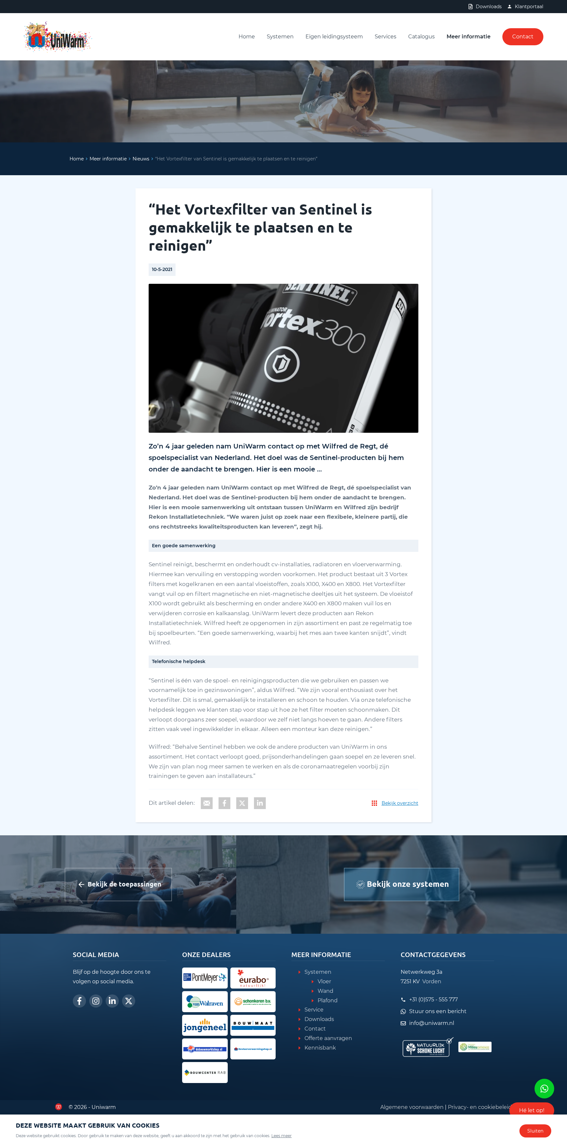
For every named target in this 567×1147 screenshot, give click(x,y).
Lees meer (281, 1135)
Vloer (324, 981)
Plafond (328, 1000)
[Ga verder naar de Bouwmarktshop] (205, 1048)
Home (247, 36)
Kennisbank (320, 1048)
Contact (523, 36)
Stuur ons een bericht (438, 1011)
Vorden (431, 981)
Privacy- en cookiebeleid (480, 1107)
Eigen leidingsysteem (334, 36)
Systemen (280, 36)
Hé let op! (531, 1110)
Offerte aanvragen (328, 1038)
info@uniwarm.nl (431, 1023)
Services (385, 36)
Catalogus (421, 36)
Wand (325, 991)
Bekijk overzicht (400, 803)
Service (314, 1010)
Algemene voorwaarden (412, 1107)
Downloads (489, 7)
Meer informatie (469, 36)
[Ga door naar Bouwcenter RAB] (205, 1072)
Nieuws (141, 159)
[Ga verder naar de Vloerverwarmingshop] (253, 1048)
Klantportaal (529, 7)
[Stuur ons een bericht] (544, 1088)
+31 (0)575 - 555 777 (433, 999)
